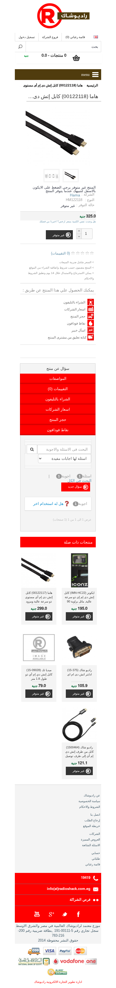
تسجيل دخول (27, 37)
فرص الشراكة (80, 899)
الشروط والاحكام (89, 806)
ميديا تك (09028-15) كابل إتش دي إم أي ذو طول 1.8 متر (38, 674)
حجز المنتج (77, 316)
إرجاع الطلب (92, 820)
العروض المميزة (90, 839)
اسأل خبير (78, 330)
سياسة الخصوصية (89, 801)
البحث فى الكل (79, 480)
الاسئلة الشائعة (91, 845)
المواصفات (57, 378)
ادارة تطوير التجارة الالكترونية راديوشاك (58, 981)
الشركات (94, 833)
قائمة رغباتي (92, 864)
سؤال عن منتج (57, 368)
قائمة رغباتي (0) (75, 37)
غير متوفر (78, 616)
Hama (75, 195)
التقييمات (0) (58, 389)
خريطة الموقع (91, 826)
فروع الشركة (50, 37)
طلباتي (96, 858)
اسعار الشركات (74, 309)
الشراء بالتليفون (74, 302)
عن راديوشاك (92, 795)
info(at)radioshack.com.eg (68, 888)
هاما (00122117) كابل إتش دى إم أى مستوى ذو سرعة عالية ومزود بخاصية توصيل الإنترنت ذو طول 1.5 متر (38, 597)
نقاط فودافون (76, 323)
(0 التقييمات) (60, 253)
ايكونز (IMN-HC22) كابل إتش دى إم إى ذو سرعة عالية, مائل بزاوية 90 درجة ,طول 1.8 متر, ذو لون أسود (79, 597)
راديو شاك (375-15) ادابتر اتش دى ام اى (79, 672)
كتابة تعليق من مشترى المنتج (67, 337)
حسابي (95, 853)
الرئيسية (92, 85)
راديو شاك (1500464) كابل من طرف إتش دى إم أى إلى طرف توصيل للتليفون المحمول (79, 752)
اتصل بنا (95, 814)
